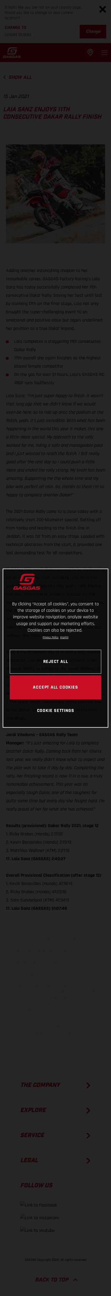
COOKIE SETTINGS (55, 711)
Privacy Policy (51, 637)
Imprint (64, 637)
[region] (55, 648)
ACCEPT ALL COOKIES (55, 687)
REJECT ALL (55, 661)
